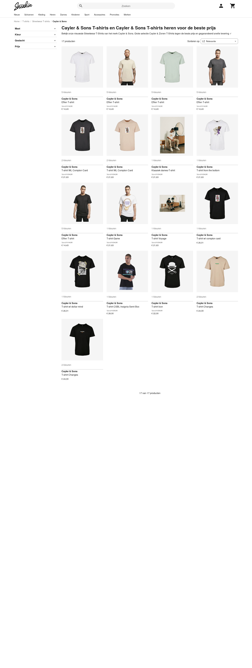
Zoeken (126, 6)
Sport (86, 14)
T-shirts (25, 21)
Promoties (114, 14)
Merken (127, 14)
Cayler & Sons (69, 98)
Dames (63, 14)
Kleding (41, 14)
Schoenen (29, 14)
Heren (53, 14)
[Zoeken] (81, 6)
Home (17, 21)
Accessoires (99, 14)
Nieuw (17, 14)
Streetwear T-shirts (41, 21)
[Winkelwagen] (233, 6)
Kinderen (75, 14)
